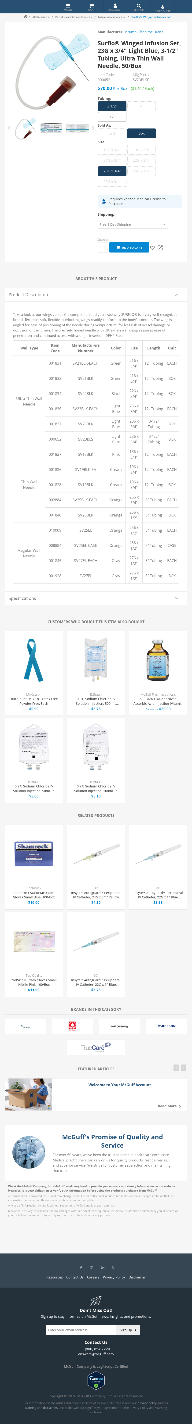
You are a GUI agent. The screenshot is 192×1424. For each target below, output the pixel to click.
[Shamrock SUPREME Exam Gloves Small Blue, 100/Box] (34, 853)
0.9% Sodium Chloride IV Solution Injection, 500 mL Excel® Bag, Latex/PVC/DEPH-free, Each (95, 701)
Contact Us (75, 1277)
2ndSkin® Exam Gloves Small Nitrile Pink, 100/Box (34, 982)
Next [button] (93, 128)
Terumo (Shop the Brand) (144, 31)
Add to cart (131, 248)
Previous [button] (9, 128)
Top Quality (34, 975)
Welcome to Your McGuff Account (120, 1084)
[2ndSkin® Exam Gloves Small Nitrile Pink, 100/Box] (34, 941)
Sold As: (104, 125)
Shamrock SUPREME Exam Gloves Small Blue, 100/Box (34, 895)
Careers (93, 1277)
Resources (54, 1277)
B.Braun (96, 694)
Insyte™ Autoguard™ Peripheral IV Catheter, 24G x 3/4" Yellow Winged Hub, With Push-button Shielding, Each (96, 895)
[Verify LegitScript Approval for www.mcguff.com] (96, 1388)
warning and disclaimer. (41, 1408)
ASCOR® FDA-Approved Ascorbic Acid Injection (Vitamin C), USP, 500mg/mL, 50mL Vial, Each (158, 701)
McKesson (33, 694)
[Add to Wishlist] (152, 248)
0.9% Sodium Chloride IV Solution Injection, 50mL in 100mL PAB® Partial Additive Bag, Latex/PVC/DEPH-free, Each (33, 788)
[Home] (23, 17)
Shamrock (34, 888)
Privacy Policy (114, 1277)
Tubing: (104, 98)
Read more (167, 1106)
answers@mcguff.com (96, 1354)
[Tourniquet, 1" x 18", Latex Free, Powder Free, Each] (34, 660)
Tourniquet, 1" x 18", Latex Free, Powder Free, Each (34, 701)
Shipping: (106, 214)
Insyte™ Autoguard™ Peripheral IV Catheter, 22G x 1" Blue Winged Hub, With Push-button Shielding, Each (158, 895)
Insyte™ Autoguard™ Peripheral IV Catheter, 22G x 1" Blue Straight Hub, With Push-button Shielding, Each (96, 982)
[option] (25, 128)
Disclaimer (137, 1277)
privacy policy (147, 1403)
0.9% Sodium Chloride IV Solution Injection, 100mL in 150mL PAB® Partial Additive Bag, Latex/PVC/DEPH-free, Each (95, 788)
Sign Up (126, 1330)
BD (96, 888)
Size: (101, 141)
